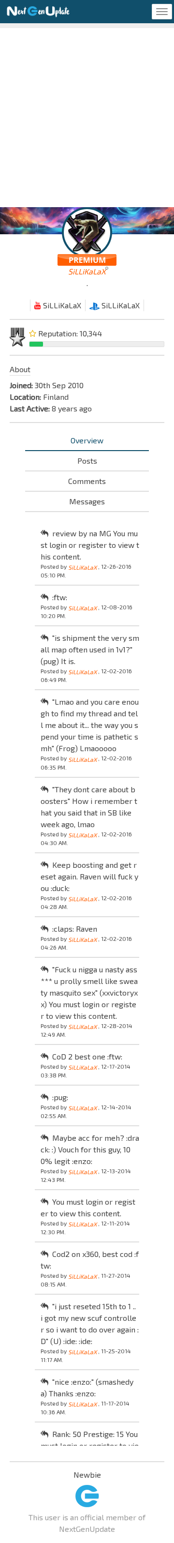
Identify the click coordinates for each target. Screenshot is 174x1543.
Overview (87, 440)
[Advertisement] (87, 115)
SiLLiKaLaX (61, 305)
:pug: (60, 1097)
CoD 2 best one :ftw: (87, 1056)
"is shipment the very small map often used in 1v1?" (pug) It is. (90, 649)
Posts (87, 460)
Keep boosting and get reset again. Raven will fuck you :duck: (89, 876)
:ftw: (59, 597)
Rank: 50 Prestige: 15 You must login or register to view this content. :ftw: (90, 1445)
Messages (87, 501)
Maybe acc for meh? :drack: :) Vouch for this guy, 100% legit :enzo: (90, 1149)
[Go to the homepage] (38, 11)
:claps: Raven (74, 928)
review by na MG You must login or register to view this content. (90, 545)
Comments (87, 480)
